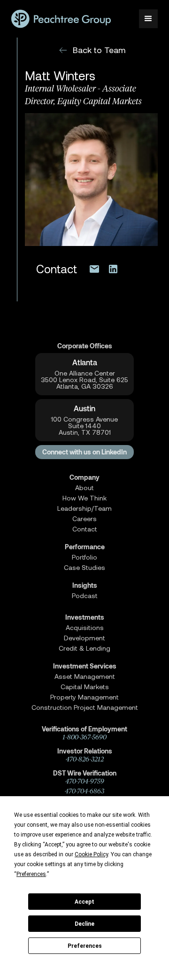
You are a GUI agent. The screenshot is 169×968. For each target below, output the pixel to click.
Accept (84, 902)
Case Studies (84, 567)
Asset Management (84, 676)
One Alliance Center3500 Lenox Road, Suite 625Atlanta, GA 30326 (84, 380)
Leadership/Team (84, 508)
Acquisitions (85, 627)
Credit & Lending (84, 648)
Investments (84, 617)
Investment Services (84, 666)
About (84, 487)
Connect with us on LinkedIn (84, 452)
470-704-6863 (84, 791)
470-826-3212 (85, 759)
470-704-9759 (84, 781)
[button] (148, 18)
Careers (84, 518)
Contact (84, 529)
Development (84, 638)
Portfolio (84, 557)
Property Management (84, 697)
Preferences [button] (31, 874)
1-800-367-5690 (84, 737)
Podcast (85, 595)
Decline (84, 924)
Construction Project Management (84, 707)
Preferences (85, 946)
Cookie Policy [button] (91, 854)
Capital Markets (85, 687)
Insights (84, 585)
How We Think (84, 498)
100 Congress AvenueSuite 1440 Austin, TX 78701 (84, 426)
